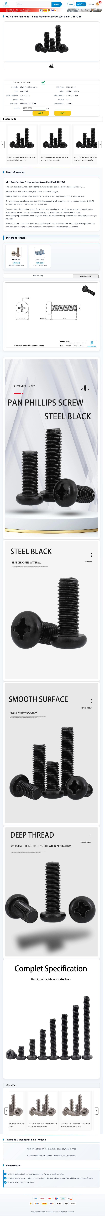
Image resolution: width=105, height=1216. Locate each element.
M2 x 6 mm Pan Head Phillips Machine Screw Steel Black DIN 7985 (49, 159)
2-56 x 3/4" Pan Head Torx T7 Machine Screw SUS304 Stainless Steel (70, 1125)
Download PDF (85, 276)
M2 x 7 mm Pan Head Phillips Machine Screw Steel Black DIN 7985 (83, 159)
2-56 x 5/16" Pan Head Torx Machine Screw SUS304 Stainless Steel (37, 1125)
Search (57, 4)
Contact (91, 4)
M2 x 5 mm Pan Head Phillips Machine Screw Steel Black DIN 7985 (16, 159)
